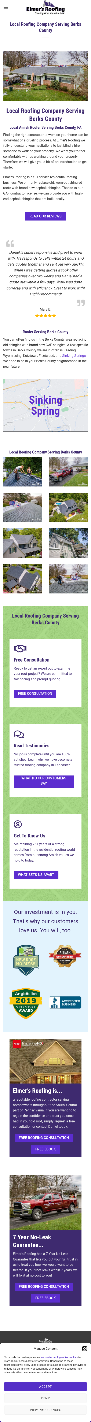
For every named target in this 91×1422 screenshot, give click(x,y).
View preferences (45, 1410)
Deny (45, 1398)
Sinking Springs (74, 356)
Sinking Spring (45, 405)
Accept (45, 1387)
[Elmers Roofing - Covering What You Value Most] (45, 7)
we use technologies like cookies (59, 1357)
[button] (85, 1349)
